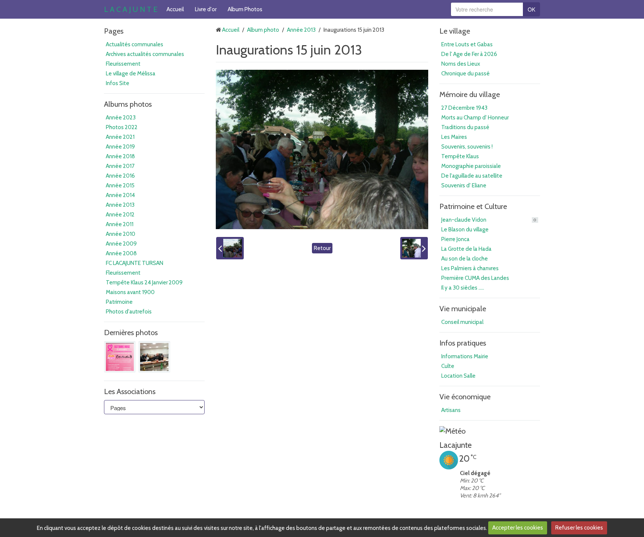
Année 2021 (120, 137)
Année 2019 (120, 146)
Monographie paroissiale (471, 166)
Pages (113, 30)
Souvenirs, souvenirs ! (467, 146)
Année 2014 (120, 195)
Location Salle (458, 375)
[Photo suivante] (414, 248)
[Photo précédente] (230, 248)
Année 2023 (121, 117)
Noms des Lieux (460, 63)
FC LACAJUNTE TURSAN (134, 263)
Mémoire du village (469, 94)
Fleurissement (123, 63)
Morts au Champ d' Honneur (475, 117)
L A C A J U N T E (130, 9)
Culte (447, 366)
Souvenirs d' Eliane (463, 185)
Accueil (175, 9)
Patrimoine (119, 302)
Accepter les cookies (517, 527)
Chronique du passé (465, 73)
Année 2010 (120, 234)
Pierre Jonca (455, 239)
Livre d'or (206, 9)
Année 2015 (120, 185)
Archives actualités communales (145, 54)
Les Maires (454, 137)
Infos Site (117, 83)
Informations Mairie (464, 356)
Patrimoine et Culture (473, 206)
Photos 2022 (122, 127)
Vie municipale (462, 308)
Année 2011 (119, 224)
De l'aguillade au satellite (471, 175)
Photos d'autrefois (129, 311)
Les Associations (129, 391)
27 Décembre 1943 (464, 107)
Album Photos (245, 9)
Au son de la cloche (464, 258)
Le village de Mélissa (130, 73)
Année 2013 (120, 205)
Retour (322, 248)
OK (531, 9)
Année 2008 (121, 253)
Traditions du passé (465, 127)
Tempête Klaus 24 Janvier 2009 (144, 282)
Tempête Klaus (460, 156)
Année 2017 (120, 166)
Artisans (451, 410)
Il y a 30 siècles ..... (462, 287)
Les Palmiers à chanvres (470, 268)
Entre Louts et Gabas (467, 44)
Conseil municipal (462, 322)
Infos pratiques (462, 342)
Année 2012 (120, 214)
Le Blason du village (465, 229)
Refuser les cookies (579, 527)
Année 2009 (121, 243)
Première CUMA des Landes (475, 278)
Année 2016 (120, 175)
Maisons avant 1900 (130, 292)
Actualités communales (134, 44)
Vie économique (464, 396)
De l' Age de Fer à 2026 (469, 54)
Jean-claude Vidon (488, 219)
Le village (454, 30)
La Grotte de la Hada (466, 249)
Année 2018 (120, 156)
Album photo (263, 29)
